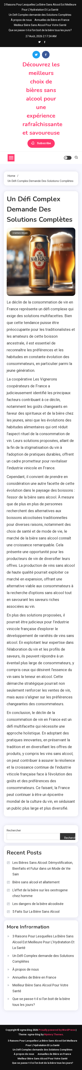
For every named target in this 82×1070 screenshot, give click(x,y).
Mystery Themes (53, 1034)
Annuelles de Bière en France (52, 19)
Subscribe (44, 143)
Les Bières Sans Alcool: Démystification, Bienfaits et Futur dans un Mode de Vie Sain (42, 868)
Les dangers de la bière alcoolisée (38, 904)
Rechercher (14, 830)
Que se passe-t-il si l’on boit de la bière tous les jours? (40, 30)
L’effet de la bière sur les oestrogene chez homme (40, 893)
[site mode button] (68, 158)
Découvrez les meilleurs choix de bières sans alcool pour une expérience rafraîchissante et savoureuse (42, 99)
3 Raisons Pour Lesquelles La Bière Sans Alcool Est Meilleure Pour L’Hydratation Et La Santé (43, 942)
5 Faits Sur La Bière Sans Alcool (35, 912)
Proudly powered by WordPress (57, 1029)
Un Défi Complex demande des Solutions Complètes (40, 14)
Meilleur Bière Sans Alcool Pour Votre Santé (40, 25)
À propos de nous (21, 19)
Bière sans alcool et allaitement (35, 882)
